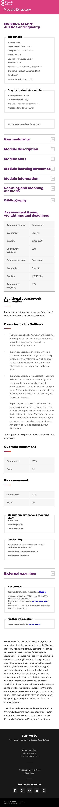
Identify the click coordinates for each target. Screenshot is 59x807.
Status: (11, 63)
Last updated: (15, 79)
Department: (14, 46)
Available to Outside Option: (22, 551)
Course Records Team (40, 740)
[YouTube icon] (29, 790)
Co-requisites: (15, 100)
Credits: (12, 75)
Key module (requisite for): (21, 124)
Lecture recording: (17, 596)
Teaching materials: (18, 592)
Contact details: (16, 529)
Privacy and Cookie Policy (29, 770)
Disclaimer (29, 773)
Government (34, 624)
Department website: (18, 624)
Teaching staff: (15, 524)
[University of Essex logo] (7, 3)
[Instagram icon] (44, 790)
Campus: (12, 51)
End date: (12, 71)
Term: (11, 55)
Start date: (13, 67)
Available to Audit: (17, 556)
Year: (10, 42)
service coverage (39, 601)
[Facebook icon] (15, 790)
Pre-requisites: (15, 96)
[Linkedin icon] (36, 790)
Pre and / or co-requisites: (20, 104)
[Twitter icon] (22, 790)
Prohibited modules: (18, 108)
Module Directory (17, 9)
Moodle (42, 592)
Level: (11, 59)
